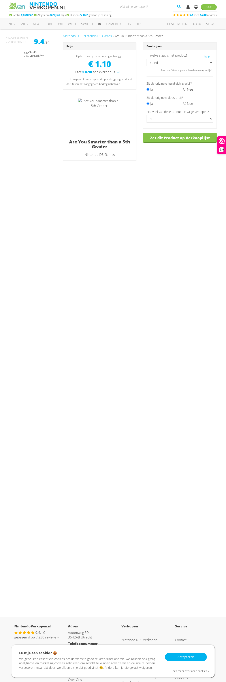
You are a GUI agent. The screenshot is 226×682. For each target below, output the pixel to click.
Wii (60, 24)
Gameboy (113, 24)
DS (128, 24)
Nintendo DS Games (98, 36)
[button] (185, 97)
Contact (180, 640)
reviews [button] (203, 15)
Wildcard (181, 678)
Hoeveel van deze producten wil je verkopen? (178, 112)
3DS (139, 24)
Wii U (72, 24)
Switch (87, 24)
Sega (210, 24)
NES (12, 24)
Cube (49, 24)
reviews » (47, 637)
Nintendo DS (72, 36)
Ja (151, 89)
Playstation (177, 24)
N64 (36, 24)
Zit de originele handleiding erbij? (169, 84)
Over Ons (75, 679)
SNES (24, 24)
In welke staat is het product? (167, 55)
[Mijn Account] (188, 7)
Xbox (197, 24)
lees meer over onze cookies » (190, 671)
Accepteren (185, 657)
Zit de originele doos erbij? (165, 98)
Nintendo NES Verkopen (139, 640)
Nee (189, 89)
